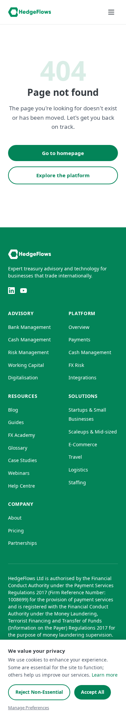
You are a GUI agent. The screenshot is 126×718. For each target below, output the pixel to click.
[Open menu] (111, 12)
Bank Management (29, 327)
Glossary (17, 448)
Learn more (105, 675)
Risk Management (28, 352)
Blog (13, 410)
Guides (16, 422)
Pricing (16, 530)
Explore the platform (63, 175)
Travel (75, 457)
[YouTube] (23, 290)
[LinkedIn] (11, 290)
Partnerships (22, 543)
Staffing (77, 482)
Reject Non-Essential (39, 692)
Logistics (78, 469)
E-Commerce (83, 444)
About (15, 518)
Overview (79, 327)
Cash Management (29, 339)
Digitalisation (23, 377)
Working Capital (26, 365)
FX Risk (76, 365)
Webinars (19, 473)
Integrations (82, 377)
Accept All (92, 692)
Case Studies (22, 460)
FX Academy (21, 435)
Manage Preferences (28, 708)
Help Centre (21, 486)
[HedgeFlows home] (29, 12)
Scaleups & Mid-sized (93, 431)
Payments (79, 339)
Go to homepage (63, 153)
